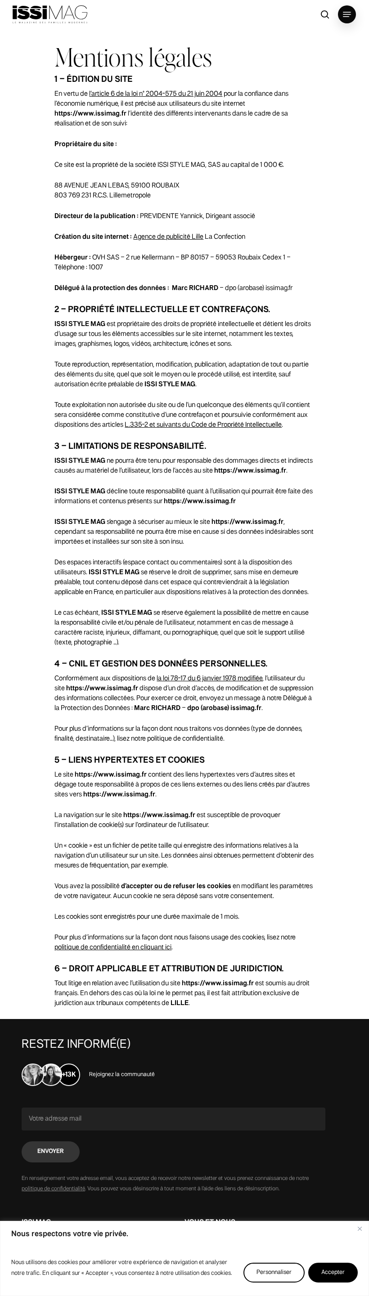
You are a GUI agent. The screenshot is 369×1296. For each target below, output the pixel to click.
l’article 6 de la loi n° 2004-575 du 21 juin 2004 (155, 94)
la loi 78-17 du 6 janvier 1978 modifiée (209, 678)
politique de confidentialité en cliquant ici (112, 947)
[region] (184, 1258)
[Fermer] (359, 1228)
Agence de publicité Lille (168, 237)
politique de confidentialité (53, 1189)
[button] (347, 14)
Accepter (333, 1272)
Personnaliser (274, 1272)
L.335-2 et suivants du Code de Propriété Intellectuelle (203, 425)
